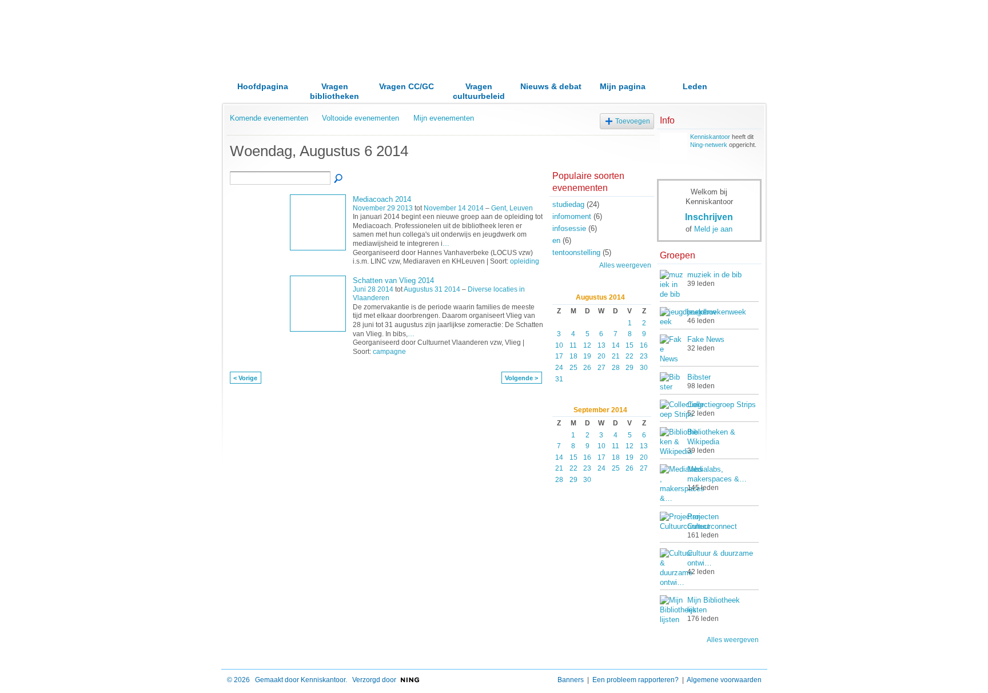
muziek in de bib (714, 274)
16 (644, 345)
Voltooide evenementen (360, 118)
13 (601, 345)
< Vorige (245, 378)
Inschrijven (709, 217)
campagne (389, 352)
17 (559, 356)
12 (587, 345)
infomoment (571, 216)
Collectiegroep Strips (721, 404)
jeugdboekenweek (716, 312)
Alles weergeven (625, 265)
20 (601, 356)
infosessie (569, 228)
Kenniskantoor (710, 136)
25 (573, 368)
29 (630, 368)
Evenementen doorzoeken (339, 179)
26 (587, 368)
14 (616, 345)
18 (573, 356)
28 (616, 368)
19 (587, 356)
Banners (570, 680)
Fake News (705, 339)
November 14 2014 (454, 208)
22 (630, 356)
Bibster (699, 377)
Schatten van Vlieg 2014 (393, 280)
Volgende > (521, 378)
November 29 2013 (383, 208)
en (556, 240)
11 (573, 345)
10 (559, 345)
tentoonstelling (576, 252)
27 (601, 368)
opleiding (524, 261)
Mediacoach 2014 (382, 199)
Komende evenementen (269, 118)
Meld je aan (713, 229)
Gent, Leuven (512, 208)
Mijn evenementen (443, 118)
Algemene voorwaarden (724, 680)
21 (616, 356)
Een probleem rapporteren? (635, 680)
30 (644, 368)
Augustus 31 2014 (432, 289)
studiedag (568, 204)
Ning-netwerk (708, 144)
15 (630, 345)
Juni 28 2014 (373, 289)
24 (559, 368)
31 (559, 379)
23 (644, 356)
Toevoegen (632, 121)
